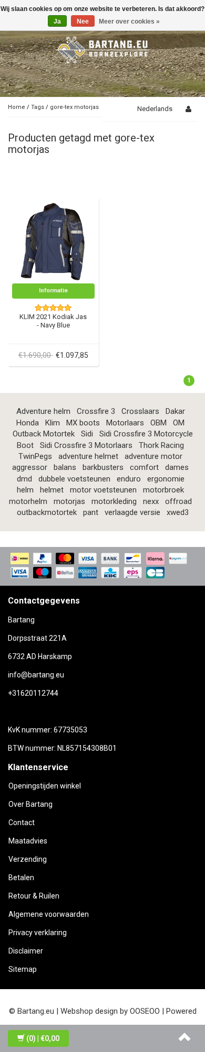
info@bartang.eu (36, 675)
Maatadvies (27, 841)
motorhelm (28, 501)
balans (65, 467)
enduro (129, 479)
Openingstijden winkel (44, 786)
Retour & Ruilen (33, 896)
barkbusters (103, 467)
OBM (158, 423)
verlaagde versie (132, 512)
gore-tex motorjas (74, 107)
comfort (144, 467)
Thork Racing (161, 445)
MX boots (83, 423)
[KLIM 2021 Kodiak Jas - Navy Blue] (53, 241)
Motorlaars (125, 423)
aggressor (29, 467)
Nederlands (154, 109)
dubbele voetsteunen (74, 479)
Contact (21, 822)
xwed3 (178, 512)
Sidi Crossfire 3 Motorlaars (86, 445)
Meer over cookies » (129, 21)
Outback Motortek (44, 434)
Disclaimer (25, 951)
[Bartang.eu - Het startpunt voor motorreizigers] (102, 48)
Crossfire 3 (96, 411)
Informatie (53, 290)
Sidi (87, 434)
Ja (57, 21)
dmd (24, 479)
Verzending (27, 859)
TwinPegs (35, 456)
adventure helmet (88, 456)
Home (16, 107)
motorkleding (114, 501)
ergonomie (165, 479)
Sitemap (22, 969)
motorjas (69, 501)
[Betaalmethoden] (102, 566)
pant (90, 512)
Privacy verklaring (37, 932)
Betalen (21, 877)
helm (25, 490)
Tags (37, 107)
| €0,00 (42, 1038)
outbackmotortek (47, 512)
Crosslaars (140, 411)
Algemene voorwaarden (48, 914)
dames (177, 467)
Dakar (175, 411)
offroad (178, 501)
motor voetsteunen (103, 490)
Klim (52, 423)
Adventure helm (43, 411)
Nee (83, 21)
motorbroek (163, 490)
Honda (27, 423)
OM (178, 423)
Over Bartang (30, 804)
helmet (52, 490)
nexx (151, 501)
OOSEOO (145, 1011)
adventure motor (153, 456)
